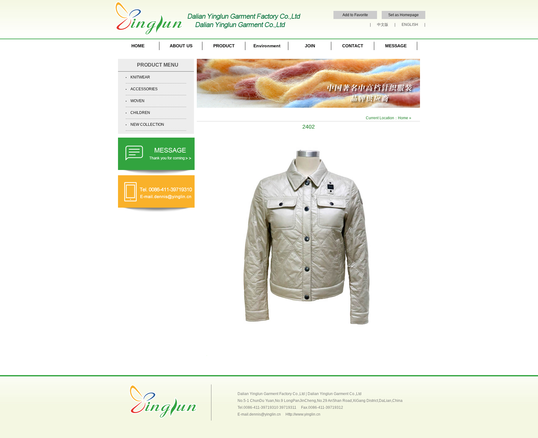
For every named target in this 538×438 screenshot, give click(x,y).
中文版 (382, 24)
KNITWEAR (140, 77)
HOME (137, 45)
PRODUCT (224, 45)
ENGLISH (410, 24)
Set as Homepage (403, 15)
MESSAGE (396, 45)
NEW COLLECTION (147, 124)
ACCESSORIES (144, 89)
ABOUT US (181, 45)
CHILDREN (140, 113)
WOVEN (137, 101)
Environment (267, 45)
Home (403, 118)
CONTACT (352, 45)
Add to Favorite (355, 15)
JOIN (310, 45)
